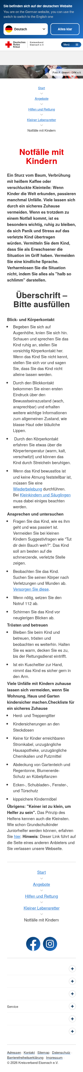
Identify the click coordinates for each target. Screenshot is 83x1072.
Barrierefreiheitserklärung (25, 1057)
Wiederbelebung (27, 489)
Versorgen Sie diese (31, 589)
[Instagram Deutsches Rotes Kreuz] (50, 944)
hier (17, 836)
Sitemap (43, 1052)
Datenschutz (61, 1052)
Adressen (14, 1052)
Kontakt (29, 1052)
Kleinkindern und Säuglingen (45, 495)
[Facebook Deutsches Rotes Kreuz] (33, 944)
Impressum (54, 1057)
